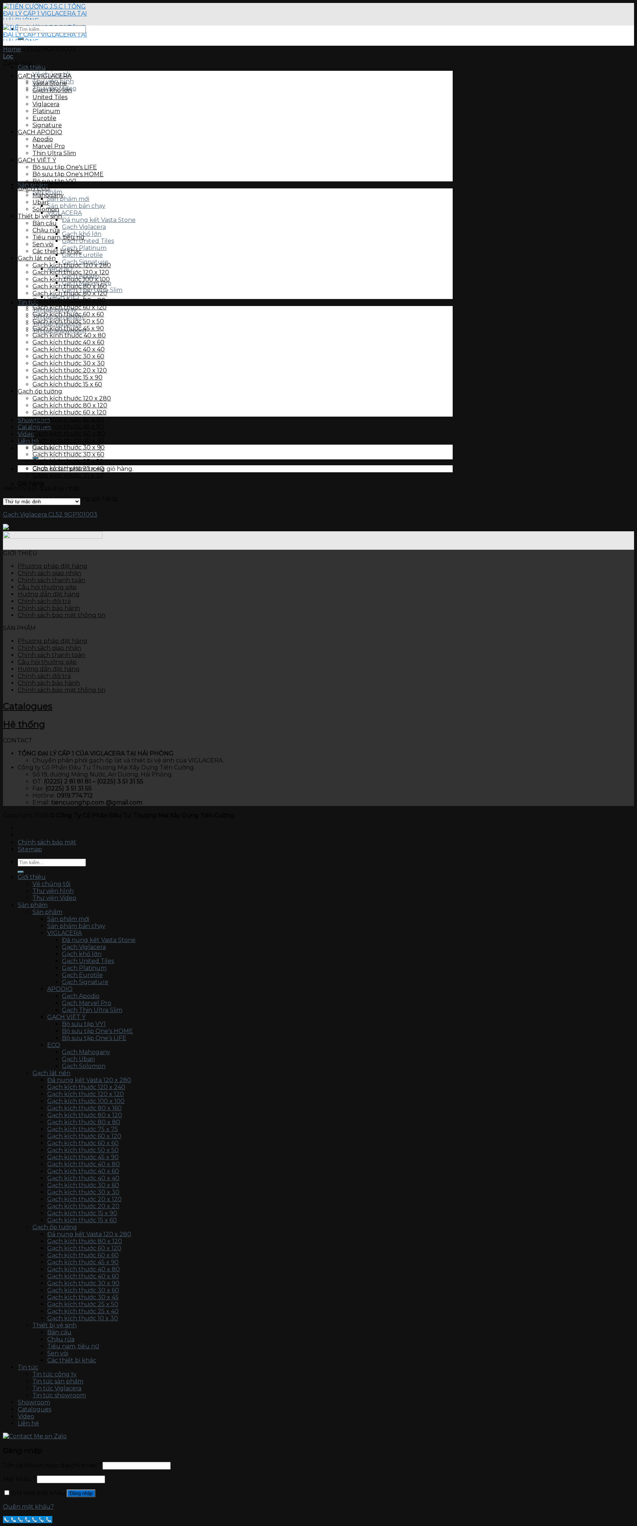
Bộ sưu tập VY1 (54, 181)
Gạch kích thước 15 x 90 (67, 377)
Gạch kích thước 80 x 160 (69, 286)
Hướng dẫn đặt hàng (49, 594)
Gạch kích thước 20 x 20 (83, 1206)
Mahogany (48, 195)
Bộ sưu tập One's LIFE (64, 167)
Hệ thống (24, 724)
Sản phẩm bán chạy (76, 205)
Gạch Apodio (81, 996)
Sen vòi (42, 244)
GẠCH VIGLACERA (45, 76)
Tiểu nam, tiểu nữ (58, 237)
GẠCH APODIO (40, 132)
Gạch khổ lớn (52, 90)
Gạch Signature (85, 982)
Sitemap (30, 849)
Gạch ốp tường (40, 391)
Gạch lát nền (37, 258)
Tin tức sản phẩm (57, 1381)
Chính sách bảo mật (47, 842)
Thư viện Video (54, 897)
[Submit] (21, 39)
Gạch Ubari (78, 1059)
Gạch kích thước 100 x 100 (71, 279)
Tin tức (28, 1367)
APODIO (60, 989)
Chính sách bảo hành (49, 608)
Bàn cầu (44, 223)
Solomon (45, 209)
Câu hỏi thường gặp (47, 587)
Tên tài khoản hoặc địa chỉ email (52, 1465)
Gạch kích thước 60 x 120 (69, 307)
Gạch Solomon (83, 1066)
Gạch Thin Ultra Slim (92, 1010)
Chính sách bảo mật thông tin (61, 615)
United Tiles (49, 97)
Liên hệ (28, 441)
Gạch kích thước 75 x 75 (82, 1129)
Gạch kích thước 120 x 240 (86, 1087)
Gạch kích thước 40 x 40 (68, 349)
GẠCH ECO (34, 188)
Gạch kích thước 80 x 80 (68, 300)
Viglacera (45, 104)
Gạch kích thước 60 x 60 (68, 314)
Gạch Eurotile (82, 254)
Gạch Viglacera (84, 226)
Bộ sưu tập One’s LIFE (94, 1038)
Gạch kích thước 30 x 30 (68, 363)
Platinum (46, 111)
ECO (53, 1045)
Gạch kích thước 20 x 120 (69, 370)
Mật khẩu (19, 1478)
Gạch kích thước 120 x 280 (71, 265)
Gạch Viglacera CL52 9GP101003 (50, 514)
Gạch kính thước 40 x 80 (69, 335)
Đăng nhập (81, 1493)
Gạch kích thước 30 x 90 (68, 447)
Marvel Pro (48, 146)
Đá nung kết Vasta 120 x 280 (89, 1080)
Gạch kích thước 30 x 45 (83, 1297)
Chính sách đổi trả (44, 601)
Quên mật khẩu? (28, 1506)
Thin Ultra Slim (54, 153)
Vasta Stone (49, 83)
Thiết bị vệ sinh (40, 216)
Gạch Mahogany (86, 1052)
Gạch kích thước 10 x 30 (67, 475)
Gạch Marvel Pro (86, 1003)
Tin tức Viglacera (56, 1388)
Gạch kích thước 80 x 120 (69, 293)
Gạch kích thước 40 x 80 (68, 433)
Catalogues (27, 706)
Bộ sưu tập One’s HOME (97, 1031)
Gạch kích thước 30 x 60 (68, 356)
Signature (47, 125)
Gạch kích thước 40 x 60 (68, 342)
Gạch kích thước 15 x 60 (67, 384)
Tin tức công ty (54, 1374)
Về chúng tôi (51, 883)
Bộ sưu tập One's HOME (68, 174)
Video (26, 1416)
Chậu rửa (46, 230)
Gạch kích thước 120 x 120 (70, 272)
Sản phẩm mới (68, 198)
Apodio (42, 139)
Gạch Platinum (84, 247)
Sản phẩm (33, 904)
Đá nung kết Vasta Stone (99, 219)
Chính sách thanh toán (51, 580)
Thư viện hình (53, 890)
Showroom (34, 1402)
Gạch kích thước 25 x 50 (68, 461)
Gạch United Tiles (88, 240)
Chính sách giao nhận (49, 573)
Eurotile (44, 118)
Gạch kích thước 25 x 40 (68, 468)
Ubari (40, 202)
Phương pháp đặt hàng (52, 566)
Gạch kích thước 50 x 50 (68, 321)
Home (12, 49)
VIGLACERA (64, 212)
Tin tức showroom (59, 1395)
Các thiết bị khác (56, 251)
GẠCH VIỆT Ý (37, 160)
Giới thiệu (32, 67)
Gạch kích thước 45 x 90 (68, 328)
